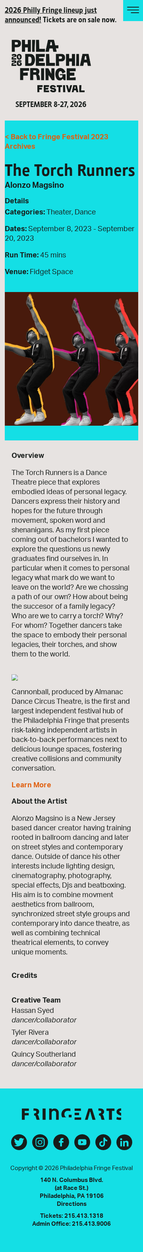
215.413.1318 (83, 1216)
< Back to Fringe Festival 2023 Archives (56, 142)
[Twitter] (19, 1145)
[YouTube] (82, 1145)
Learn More (31, 785)
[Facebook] (61, 1145)
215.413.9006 (91, 1224)
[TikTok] (103, 1145)
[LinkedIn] (124, 1145)
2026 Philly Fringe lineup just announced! (51, 14)
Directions (72, 1204)
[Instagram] (40, 1145)
